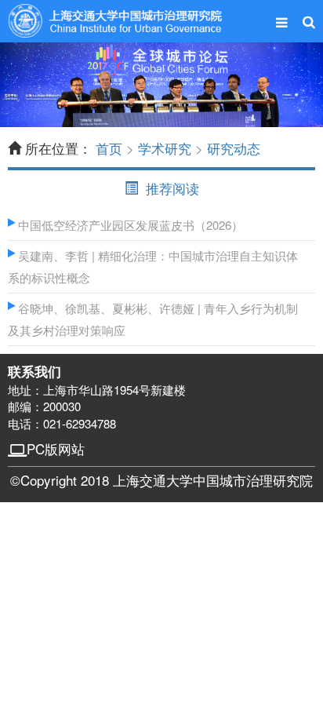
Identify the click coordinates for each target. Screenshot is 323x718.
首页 (109, 148)
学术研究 (164, 148)
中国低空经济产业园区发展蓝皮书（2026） (129, 225)
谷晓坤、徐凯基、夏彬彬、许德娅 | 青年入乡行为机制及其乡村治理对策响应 (153, 319)
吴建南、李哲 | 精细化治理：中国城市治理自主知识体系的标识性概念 (153, 266)
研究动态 (233, 148)
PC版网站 (56, 448)
